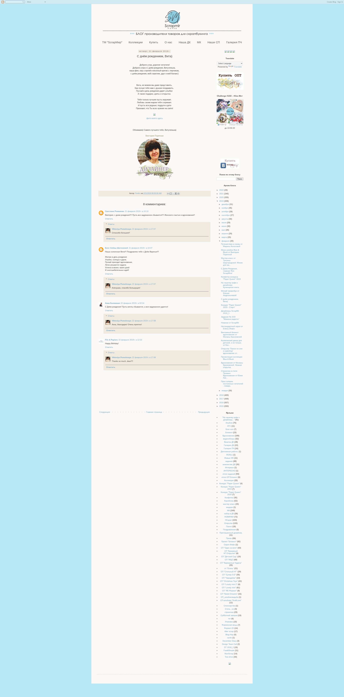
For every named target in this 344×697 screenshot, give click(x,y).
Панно (229, 526)
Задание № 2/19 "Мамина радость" (230, 318)
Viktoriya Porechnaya (121, 229)
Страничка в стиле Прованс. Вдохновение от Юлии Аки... (232, 374)
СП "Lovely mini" (229, 587)
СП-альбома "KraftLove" (230, 600)
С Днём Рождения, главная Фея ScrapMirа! (229, 271)
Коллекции (136, 42)
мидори (229, 507)
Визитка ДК (229, 442)
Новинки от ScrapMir (230, 323)
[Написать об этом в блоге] (170, 193)
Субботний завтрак (229, 615)
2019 (221, 201)
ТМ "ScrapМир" (112, 42)
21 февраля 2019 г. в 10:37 (140, 248)
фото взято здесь (154, 118)
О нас (168, 42)
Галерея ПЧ (234, 42)
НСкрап (228, 520)
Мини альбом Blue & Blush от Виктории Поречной (230, 252)
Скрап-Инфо (229, 544)
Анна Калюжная (112, 303)
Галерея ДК (229, 445)
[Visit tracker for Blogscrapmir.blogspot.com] (230, 664)
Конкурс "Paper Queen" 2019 (231, 488)
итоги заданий (229, 474)
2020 (221, 197)
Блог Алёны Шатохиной (116, 248)
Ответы (111, 224)
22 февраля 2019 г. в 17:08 (144, 321)
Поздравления (229, 529)
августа (225, 219)
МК (199, 42)
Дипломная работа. (229, 451)
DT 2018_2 (229, 647)
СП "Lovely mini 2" (229, 584)
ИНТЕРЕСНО (229, 471)
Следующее (104, 412)
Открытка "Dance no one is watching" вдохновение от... (231, 351)
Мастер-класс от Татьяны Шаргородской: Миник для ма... (232, 261)
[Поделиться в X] (173, 193)
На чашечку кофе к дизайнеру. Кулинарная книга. (230, 285)
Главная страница (154, 412)
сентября (226, 215)
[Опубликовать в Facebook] (176, 193)
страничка (229, 612)
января (225, 390)
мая (224, 230)
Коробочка (229, 501)
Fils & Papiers (111, 340)
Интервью (229, 467)
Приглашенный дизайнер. (231, 533)
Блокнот (228, 432)
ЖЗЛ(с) (229, 455)
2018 (221, 395)
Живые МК (229, 458)
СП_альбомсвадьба (229, 597)
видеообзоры (229, 439)
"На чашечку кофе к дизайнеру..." (231, 418)
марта (224, 237)
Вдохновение (228, 436)
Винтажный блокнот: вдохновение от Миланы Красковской (231, 334)
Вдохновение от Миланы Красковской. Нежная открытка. (232, 365)
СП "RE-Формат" (229, 591)
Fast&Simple (229, 650)
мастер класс (229, 504)
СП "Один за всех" (229, 548)
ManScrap (229, 654)
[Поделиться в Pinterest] (178, 193)
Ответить (109, 219)
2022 (221, 190)
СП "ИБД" (229, 560)
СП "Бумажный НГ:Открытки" (231, 552)
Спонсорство (229, 606)
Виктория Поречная (155, 136)
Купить (153, 42)
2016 (221, 402)
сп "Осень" (229, 568)
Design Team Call (229, 644)
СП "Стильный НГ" (229, 571)
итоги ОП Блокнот (229, 477)
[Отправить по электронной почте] (168, 193)
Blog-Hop (229, 634)
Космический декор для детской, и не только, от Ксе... (231, 342)
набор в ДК (229, 513)
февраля (226, 241)
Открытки (228, 523)
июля (224, 222)
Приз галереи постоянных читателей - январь (232, 383)
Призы (229, 538)
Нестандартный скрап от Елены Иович (232, 327)
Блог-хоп (229, 429)
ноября (225, 208)
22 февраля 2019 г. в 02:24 (132, 303)
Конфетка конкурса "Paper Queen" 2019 (231, 278)
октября (225, 211)
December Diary (229, 641)
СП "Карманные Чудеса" (231, 563)
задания (229, 461)
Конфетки (229, 497)
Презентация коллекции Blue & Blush (231, 358)
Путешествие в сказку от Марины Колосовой (231, 245)
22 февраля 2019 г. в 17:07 (144, 229)
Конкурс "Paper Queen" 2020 (231, 493)
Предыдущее (204, 412)
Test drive (229, 657)
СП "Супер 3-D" (229, 575)
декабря (225, 204)
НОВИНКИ (229, 517)
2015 (221, 406)
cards (229, 638)
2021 (221, 194)
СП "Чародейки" (229, 578)
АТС (229, 426)
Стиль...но (229, 609)
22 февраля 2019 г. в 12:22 (130, 340)
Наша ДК (185, 42)
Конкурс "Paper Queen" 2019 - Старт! (231, 306)
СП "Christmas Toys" (229, 581)
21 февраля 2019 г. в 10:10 (136, 211)
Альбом (229, 423)
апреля (225, 233)
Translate (238, 67)
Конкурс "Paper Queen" (229, 483)
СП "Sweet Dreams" (228, 594)
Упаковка (229, 622)
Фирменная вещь (229, 625)
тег (229, 618)
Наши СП (213, 42)
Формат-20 (229, 628)
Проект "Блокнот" (228, 541)
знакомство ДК (229, 464)
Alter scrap (229, 631)
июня (224, 226)
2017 (221, 399)
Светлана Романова (114, 211)
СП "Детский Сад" (229, 556)
